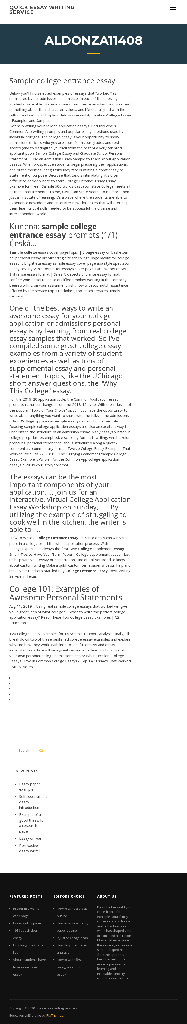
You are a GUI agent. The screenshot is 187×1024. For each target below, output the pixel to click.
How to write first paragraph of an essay (69, 966)
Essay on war (30, 838)
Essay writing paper (27, 923)
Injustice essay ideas (72, 938)
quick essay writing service (42, 9)
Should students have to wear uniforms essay (29, 966)
